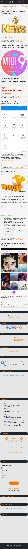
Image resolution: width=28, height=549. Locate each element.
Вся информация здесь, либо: (14, 375)
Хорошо (5, 470)
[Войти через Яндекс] (15, 327)
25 (21, 452)
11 (21, 447)
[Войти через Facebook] (13, 327)
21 (11, 452)
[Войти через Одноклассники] (20, 327)
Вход (17, 317)
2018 (7, 6)
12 (6, 450)
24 (19, 452)
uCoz (17, 547)
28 (11, 455)
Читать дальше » (7, 93)
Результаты (10, 488)
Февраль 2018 (13, 438)
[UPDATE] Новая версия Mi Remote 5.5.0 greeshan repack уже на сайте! (13, 103)
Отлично (5, 468)
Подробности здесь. (7, 37)
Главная (3, 6)
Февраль (11, 6)
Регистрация (12, 317)
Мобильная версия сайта (14, 508)
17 (19, 450)
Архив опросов (17, 488)
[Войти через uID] (7, 327)
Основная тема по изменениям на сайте (12, 206)
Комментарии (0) (20, 41)
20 (9, 452)
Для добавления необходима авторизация (14, 427)
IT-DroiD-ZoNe (10, 2)
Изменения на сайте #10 (8, 171)
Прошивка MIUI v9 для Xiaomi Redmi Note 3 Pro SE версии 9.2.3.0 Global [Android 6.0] (14, 46)
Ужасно (5, 477)
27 (9, 455)
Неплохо (5, 473)
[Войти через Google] (18, 327)
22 (14, 452)
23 (16, 452)
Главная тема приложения (8, 160)
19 (6, 452)
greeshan (17, 40)
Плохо (4, 475)
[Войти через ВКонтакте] (10, 327)
